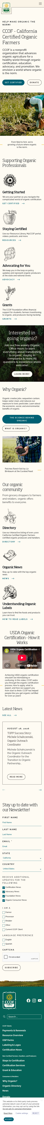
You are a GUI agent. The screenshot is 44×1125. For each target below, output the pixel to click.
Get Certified (13, 82)
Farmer (8, 912)
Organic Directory (11, 1086)
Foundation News (13, 896)
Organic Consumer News (16, 900)
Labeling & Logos (11, 1045)
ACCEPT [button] (9, 1119)
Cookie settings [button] (22, 1113)
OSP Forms (8, 1040)
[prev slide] (4, 790)
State (6, 853)
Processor (10, 916)
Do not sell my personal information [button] (17, 1109)
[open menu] (40, 3)
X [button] (41, 1100)
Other (8, 925)
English (9, 940)
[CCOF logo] (6, 7)
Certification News (13, 887)
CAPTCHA (8, 950)
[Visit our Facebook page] (28, 1000)
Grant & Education (12, 1070)
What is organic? (16, 429)
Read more (16, 777)
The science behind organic (22, 419)
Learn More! (22, 374)
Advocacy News (12, 891)
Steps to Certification (13, 1060)
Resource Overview (12, 1035)
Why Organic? (9, 1081)
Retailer (9, 921)
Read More (8, 1113)
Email (6, 841)
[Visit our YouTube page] (40, 1000)
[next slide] (40, 790)
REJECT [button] (36, 1113)
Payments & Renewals (14, 1030)
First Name (10, 817)
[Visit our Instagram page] (34, 1000)
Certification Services (13, 1065)
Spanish (9, 944)
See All (6, 715)
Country (8, 864)
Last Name (9, 829)
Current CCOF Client (14, 929)
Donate (34, 82)
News (5, 1090)
